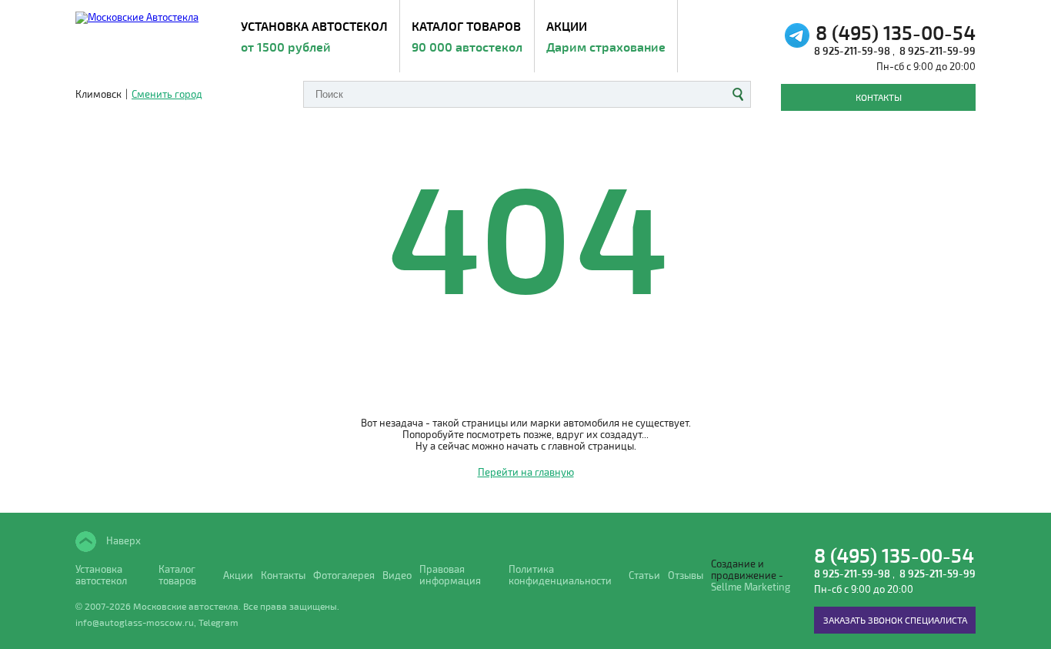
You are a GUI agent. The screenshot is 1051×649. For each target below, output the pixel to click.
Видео (397, 575)
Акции (606, 36)
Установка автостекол (101, 575)
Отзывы (685, 575)
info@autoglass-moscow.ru (134, 622)
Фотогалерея (344, 575)
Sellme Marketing (750, 587)
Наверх (122, 540)
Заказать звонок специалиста (895, 619)
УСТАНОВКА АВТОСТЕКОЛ (314, 36)
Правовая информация (450, 575)
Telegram (219, 622)
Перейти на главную (526, 472)
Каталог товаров (467, 36)
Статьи (644, 575)
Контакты (879, 97)
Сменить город (167, 94)
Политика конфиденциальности (560, 575)
